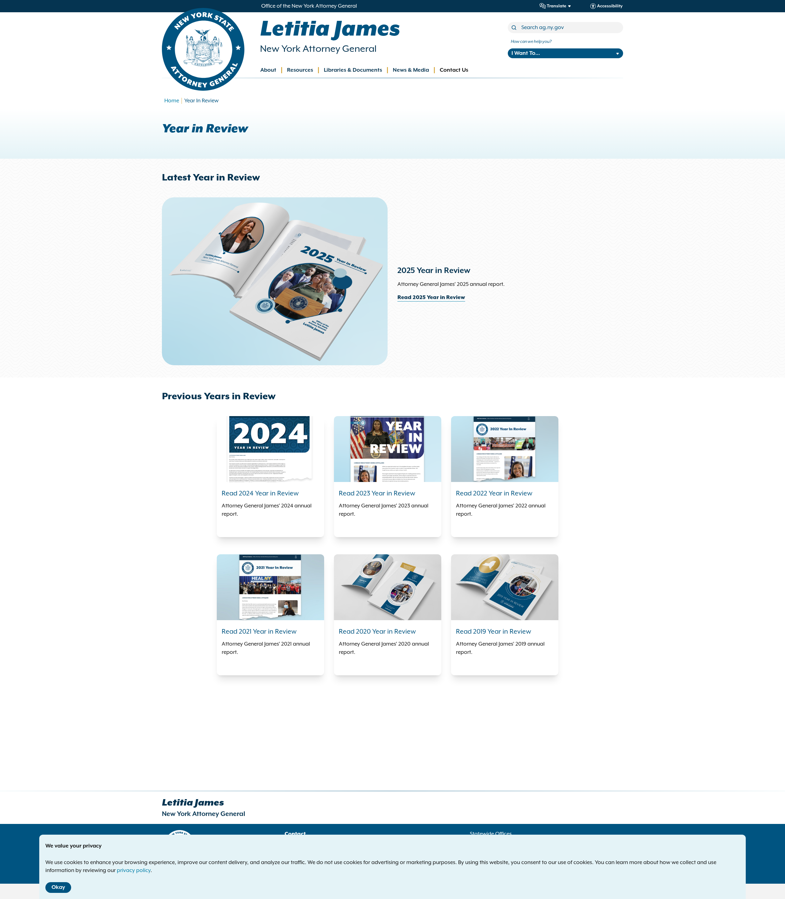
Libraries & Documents (353, 70)
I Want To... (525, 53)
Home (171, 101)
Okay (58, 887)
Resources (300, 70)
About (268, 70)
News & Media (411, 70)
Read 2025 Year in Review (431, 297)
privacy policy (134, 870)
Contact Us (454, 70)
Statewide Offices (491, 834)
